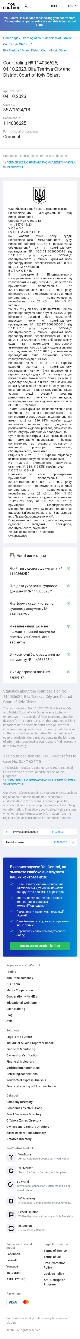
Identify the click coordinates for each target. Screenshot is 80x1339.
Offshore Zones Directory (23, 1120)
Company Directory (19, 1102)
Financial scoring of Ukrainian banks (31, 1086)
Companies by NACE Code (24, 1108)
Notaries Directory (19, 1139)
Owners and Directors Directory (27, 1126)
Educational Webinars (21, 1002)
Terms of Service (55, 1250)
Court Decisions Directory (24, 1114)
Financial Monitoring (20, 1049)
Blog (9, 1015)
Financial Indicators (20, 1061)
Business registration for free (40, 945)
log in (54, 5)
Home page (10, 38)
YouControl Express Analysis (26, 1080)
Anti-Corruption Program (54, 1282)
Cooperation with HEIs (21, 996)
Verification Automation (23, 1067)
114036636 (60, 842)
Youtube (12, 1266)
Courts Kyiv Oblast (15, 44)
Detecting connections (22, 1074)
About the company (19, 978)
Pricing (11, 971)
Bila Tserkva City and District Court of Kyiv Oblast (35, 50)
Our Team (13, 984)
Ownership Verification (22, 1055)
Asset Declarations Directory (26, 1133)
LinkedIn (12, 1260)
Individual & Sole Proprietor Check (30, 1043)
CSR (9, 1021)
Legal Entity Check (19, 1037)
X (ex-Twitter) (16, 1279)
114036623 (57, 831)
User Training (15, 1009)
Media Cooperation (19, 990)
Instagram (13, 1272)
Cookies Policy (54, 1273)
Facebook (13, 1254)
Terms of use (53, 1257)
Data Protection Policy (54, 1265)
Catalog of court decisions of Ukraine (47, 38)
